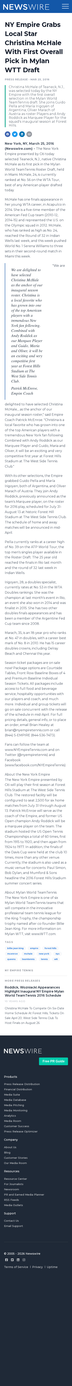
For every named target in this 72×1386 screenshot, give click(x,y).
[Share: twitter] (15, 134)
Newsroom (11, 1189)
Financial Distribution (18, 1089)
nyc (58, 953)
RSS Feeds (11, 1199)
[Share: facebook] (7, 134)
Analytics (10, 1115)
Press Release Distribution (22, 1084)
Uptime (52, 1267)
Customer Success (16, 1126)
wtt (56, 959)
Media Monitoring (15, 1110)
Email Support (13, 1226)
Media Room (12, 1120)
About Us (10, 1147)
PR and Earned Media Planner (24, 1194)
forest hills (50, 948)
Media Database (15, 1099)
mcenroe (12, 953)
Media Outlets (13, 1205)
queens (11, 959)
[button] (65, 6)
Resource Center (15, 1178)
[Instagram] (24, 1259)
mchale (28, 953)
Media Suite (12, 1094)
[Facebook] (6, 1259)
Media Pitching (14, 1105)
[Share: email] (29, 134)
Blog (7, 1152)
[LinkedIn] (18, 1259)
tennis (44, 959)
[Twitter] (12, 1259)
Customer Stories (16, 1157)
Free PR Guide (54, 1061)
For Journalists (13, 1184)
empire (34, 948)
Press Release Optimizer (21, 1131)
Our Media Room (15, 1163)
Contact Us (11, 1220)
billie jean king (15, 948)
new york (44, 953)
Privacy (37, 1267)
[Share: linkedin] (22, 134)
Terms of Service (16, 1267)
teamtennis (28, 959)
